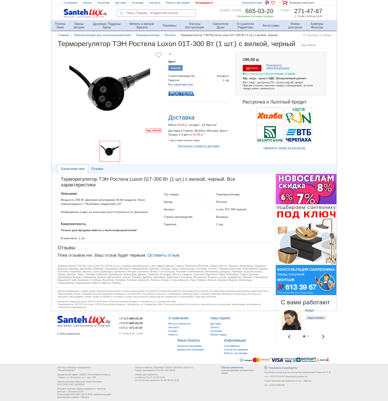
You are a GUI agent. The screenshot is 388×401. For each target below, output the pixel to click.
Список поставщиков (236, 349)
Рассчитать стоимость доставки (198, 146)
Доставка (120, 2)
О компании (70, 2)
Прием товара (218, 334)
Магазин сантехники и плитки (84, 17)
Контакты (154, 2)
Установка (137, 2)
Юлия (309, 310)
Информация (235, 340)
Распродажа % (204, 2)
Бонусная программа (189, 346)
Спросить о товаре (319, 34)
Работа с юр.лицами (178, 2)
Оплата (87, 2)
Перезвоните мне (252, 2)
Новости (173, 334)
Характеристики (73, 168)
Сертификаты (232, 346)
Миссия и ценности (179, 323)
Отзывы (97, 168)
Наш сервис (220, 318)
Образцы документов (232, 367)
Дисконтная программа (190, 349)
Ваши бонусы (188, 340)
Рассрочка (104, 2)
